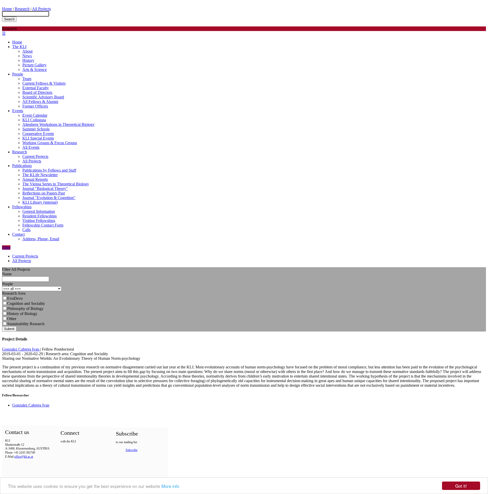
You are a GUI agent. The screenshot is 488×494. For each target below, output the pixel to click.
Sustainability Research (25, 324)
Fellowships (22, 207)
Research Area (13, 293)
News (27, 56)
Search (9, 19)
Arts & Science (34, 69)
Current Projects (35, 156)
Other (11, 319)
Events (17, 111)
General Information (38, 211)
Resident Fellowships (39, 216)
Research (22, 9)
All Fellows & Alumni (40, 101)
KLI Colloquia (34, 120)
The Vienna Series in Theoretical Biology (55, 184)
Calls (26, 230)
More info (170, 486)
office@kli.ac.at (23, 456)
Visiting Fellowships (38, 220)
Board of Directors (37, 92)
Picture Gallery (34, 65)
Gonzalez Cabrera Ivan (21, 349)
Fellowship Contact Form (42, 225)
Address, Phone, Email (40, 239)
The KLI (19, 46)
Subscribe (132, 450)
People (17, 74)
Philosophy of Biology (25, 308)
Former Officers (35, 106)
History (28, 60)
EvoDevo (15, 298)
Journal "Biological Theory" (45, 188)
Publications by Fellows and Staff (49, 170)
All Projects (41, 9)
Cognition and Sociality (26, 303)
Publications (22, 165)
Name (7, 274)
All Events (30, 147)
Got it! (461, 486)
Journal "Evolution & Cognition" (48, 198)
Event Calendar (34, 115)
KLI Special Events (38, 138)
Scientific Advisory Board (43, 97)
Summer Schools (36, 129)
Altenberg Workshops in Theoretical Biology (58, 124)
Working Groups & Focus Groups (49, 143)
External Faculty (35, 88)
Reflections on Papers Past (43, 193)
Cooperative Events (38, 133)
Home (7, 9)
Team (26, 79)
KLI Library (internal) (40, 202)
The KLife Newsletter (40, 175)
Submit (9, 329)
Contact (18, 234)
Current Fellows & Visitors (44, 83)
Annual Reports (35, 179)
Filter (6, 247)
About (27, 51)
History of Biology (22, 313)
